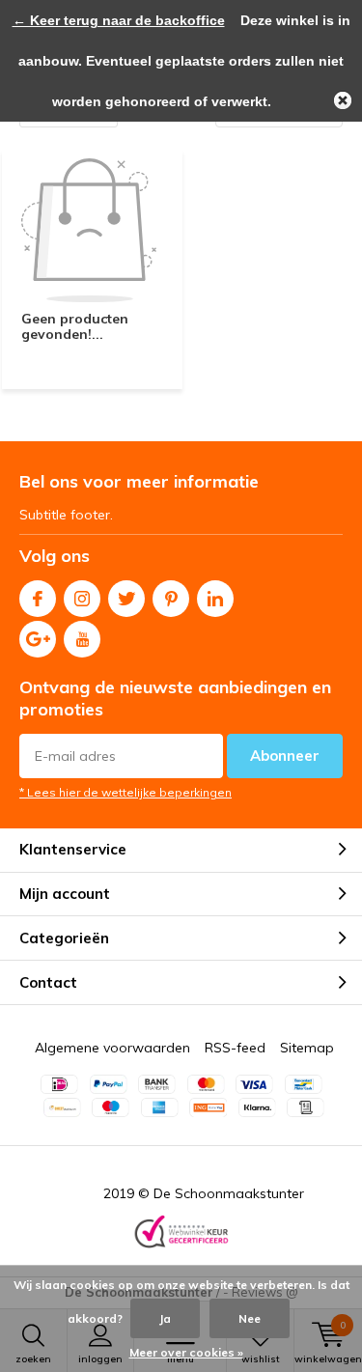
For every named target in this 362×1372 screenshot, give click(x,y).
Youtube (82, 639)
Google (37, 639)
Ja (165, 1318)
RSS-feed (235, 1047)
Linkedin (215, 598)
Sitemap (307, 1047)
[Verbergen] (342, 100)
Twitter (126, 598)
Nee (249, 1318)
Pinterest (171, 598)
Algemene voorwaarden (112, 1047)
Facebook (37, 598)
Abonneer (285, 755)
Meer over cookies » (186, 1352)
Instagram (82, 598)
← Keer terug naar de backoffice (119, 20)
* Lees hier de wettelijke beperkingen (125, 792)
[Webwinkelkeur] (181, 1233)
